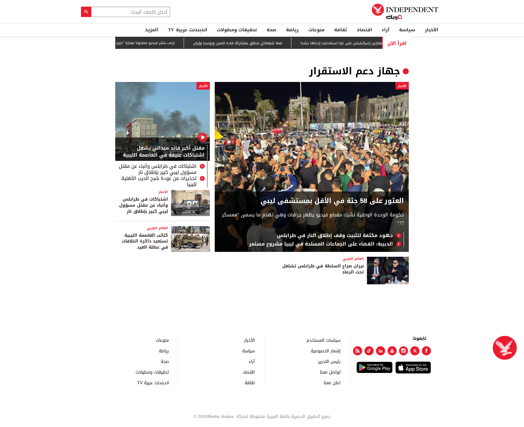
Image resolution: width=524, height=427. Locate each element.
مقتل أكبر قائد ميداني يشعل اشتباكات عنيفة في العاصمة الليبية (164, 152)
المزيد (151, 29)
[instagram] (403, 350)
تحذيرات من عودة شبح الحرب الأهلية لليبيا (158, 181)
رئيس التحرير (329, 361)
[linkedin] (380, 350)
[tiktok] (369, 350)
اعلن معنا (332, 382)
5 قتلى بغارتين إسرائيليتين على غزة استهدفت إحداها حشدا (359, 43)
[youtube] (392, 350)
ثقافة (340, 29)
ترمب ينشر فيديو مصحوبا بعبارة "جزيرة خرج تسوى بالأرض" (141, 42)
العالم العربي (157, 228)
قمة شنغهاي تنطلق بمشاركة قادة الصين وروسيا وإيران (249, 43)
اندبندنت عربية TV (187, 29)
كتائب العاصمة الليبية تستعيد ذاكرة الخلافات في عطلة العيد (145, 241)
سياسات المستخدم (324, 340)
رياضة (292, 29)
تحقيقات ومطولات (237, 29)
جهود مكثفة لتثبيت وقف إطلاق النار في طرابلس (335, 235)
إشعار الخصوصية (326, 350)
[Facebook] (426, 350)
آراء (385, 29)
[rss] (357, 350)
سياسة (407, 29)
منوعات (316, 29)
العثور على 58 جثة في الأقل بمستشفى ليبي (332, 201)
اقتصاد (364, 29)
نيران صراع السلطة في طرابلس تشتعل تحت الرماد (323, 269)
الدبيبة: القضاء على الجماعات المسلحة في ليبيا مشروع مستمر (321, 244)
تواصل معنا (330, 372)
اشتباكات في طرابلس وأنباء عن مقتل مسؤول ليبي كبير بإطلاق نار (157, 169)
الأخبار (431, 29)
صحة (271, 29)
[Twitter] (414, 350)
